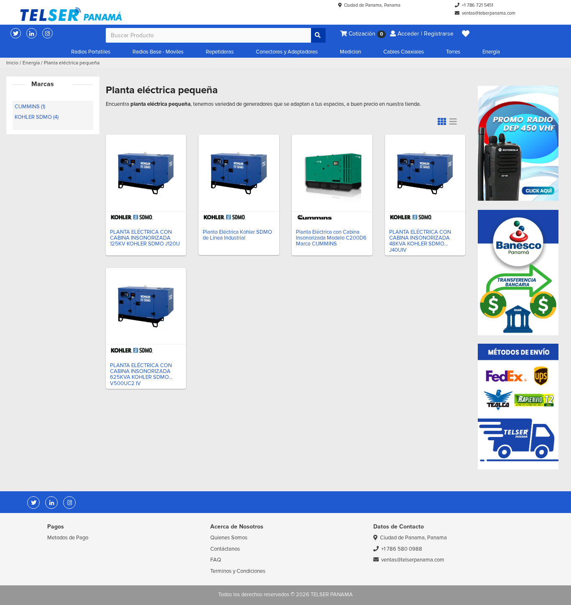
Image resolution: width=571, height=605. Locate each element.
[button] (466, 34)
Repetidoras (220, 52)
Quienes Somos (228, 537)
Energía (491, 52)
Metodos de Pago (67, 537)
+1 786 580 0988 (401, 549)
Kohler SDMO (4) (37, 117)
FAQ (215, 559)
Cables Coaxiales (403, 52)
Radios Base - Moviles (158, 52)
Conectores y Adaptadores (287, 52)
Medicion (350, 52)
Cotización (365, 33)
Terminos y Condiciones (237, 571)
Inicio (12, 63)
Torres (453, 52)
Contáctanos (225, 549)
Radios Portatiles (90, 52)
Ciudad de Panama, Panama (372, 5)
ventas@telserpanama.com (488, 13)
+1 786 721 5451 (477, 5)
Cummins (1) (30, 106)
